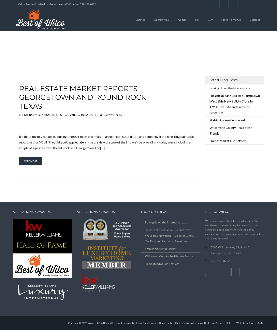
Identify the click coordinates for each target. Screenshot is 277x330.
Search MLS (161, 19)
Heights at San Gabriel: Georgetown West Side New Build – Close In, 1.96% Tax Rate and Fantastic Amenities (169, 235)
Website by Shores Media (250, 323)
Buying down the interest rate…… (232, 88)
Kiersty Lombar (37, 114)
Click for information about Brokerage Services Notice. (204, 323)
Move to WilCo (231, 19)
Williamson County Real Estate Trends (169, 256)
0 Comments (111, 114)
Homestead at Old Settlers (228, 141)
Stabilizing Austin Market (227, 120)
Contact (255, 19)
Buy (210, 19)
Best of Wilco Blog (73, 114)
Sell (197, 19)
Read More (31, 161)
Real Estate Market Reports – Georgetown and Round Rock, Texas (83, 97)
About (182, 19)
